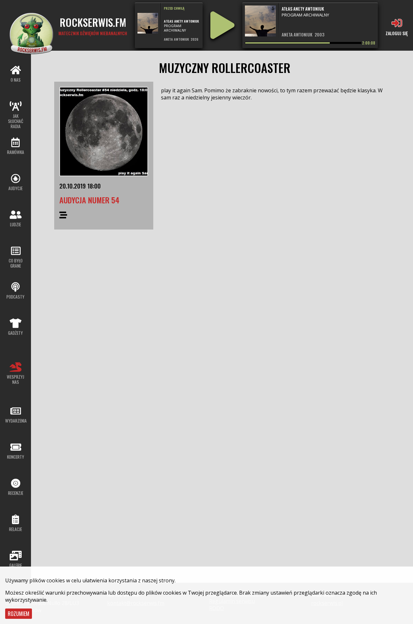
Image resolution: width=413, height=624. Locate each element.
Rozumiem (18, 614)
